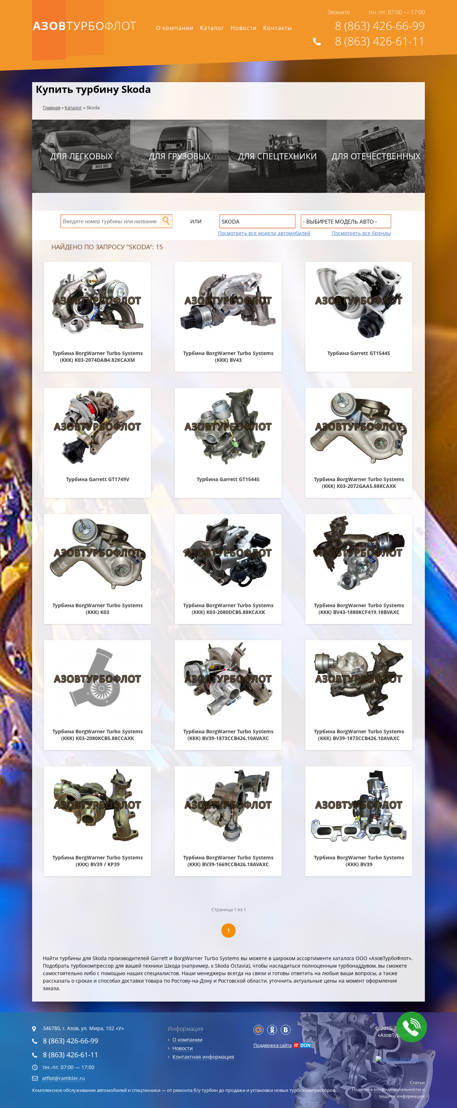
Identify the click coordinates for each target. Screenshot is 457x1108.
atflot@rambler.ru (63, 1078)
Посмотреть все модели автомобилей (264, 233)
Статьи (417, 1082)
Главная (51, 107)
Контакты (277, 28)
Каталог (212, 28)
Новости (244, 28)
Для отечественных (376, 156)
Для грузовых (179, 156)
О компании (175, 28)
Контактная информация (203, 1056)
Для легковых (81, 156)
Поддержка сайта (272, 1045)
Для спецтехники (277, 156)
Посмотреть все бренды (361, 233)
